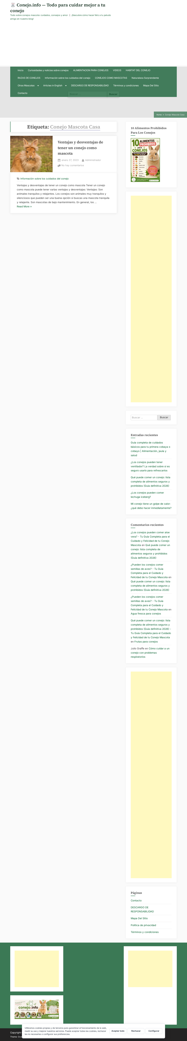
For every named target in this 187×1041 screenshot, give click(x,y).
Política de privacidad (143, 925)
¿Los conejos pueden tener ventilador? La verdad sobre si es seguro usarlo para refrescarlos (150, 466)
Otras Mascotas (26, 85)
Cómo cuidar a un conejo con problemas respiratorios (150, 652)
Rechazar (136, 1031)
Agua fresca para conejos (146, 613)
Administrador (93, 160)
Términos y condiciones (126, 85)
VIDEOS (117, 70)
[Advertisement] (93, 44)
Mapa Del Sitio (151, 85)
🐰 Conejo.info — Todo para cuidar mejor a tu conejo (57, 8)
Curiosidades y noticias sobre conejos (48, 70)
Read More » (24, 207)
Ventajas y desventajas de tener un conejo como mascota (80, 148)
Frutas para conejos (146, 641)
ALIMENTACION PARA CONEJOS (90, 70)
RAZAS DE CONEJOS (29, 78)
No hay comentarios (72, 165)
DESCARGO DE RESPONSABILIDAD (90, 85)
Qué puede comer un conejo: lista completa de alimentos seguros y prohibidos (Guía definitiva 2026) (150, 481)
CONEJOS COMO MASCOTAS (111, 78)
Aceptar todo (117, 1031)
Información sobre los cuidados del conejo (67, 78)
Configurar (153, 1031)
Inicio (20, 70)
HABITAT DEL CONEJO (138, 70)
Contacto (22, 93)
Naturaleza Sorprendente (145, 78)
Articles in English (52, 85)
